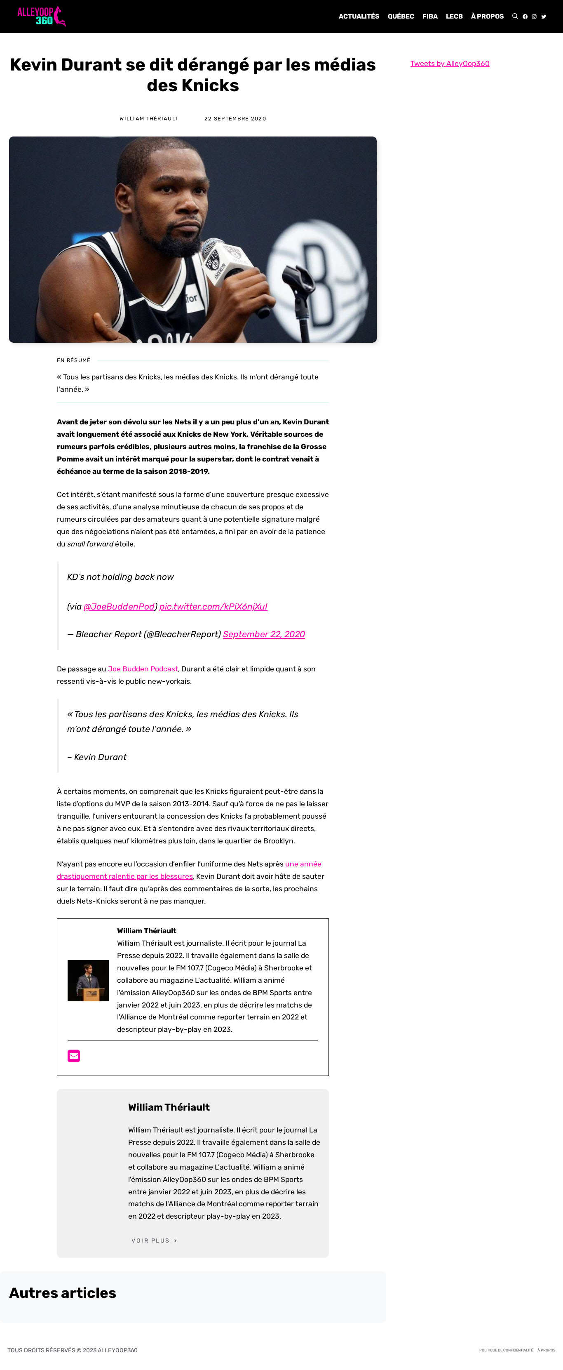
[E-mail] (74, 1059)
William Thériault (149, 118)
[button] (515, 16)
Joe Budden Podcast (143, 669)
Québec (401, 16)
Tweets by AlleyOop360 (450, 63)
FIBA (430, 16)
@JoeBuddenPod (119, 606)
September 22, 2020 (264, 634)
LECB (454, 16)
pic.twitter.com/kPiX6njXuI (213, 606)
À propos (487, 16)
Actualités (359, 16)
